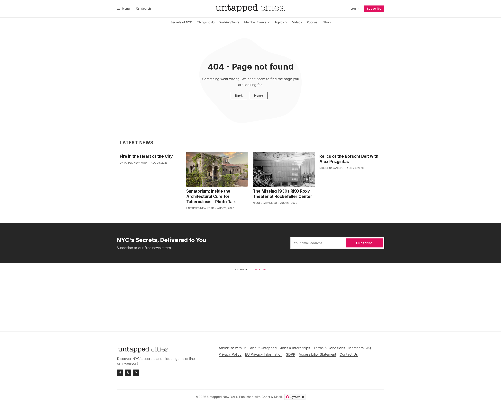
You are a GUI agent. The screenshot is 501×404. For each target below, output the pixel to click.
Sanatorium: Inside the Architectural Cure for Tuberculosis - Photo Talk (211, 196)
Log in (355, 8)
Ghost (265, 397)
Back (238, 95)
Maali (278, 397)
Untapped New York (133, 162)
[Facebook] (120, 373)
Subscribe (374, 8)
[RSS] (136, 373)
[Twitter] (128, 373)
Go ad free (261, 269)
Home (258, 95)
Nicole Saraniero (265, 202)
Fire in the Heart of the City (146, 156)
